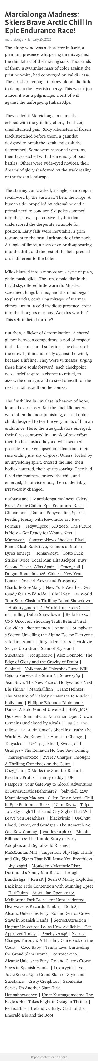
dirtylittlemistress (55, 641)
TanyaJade (15, 743)
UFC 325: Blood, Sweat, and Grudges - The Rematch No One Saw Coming (49, 824)
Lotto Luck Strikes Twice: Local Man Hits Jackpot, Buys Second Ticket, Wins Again (46, 560)
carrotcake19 (65, 954)
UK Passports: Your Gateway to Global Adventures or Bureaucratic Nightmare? (49, 784)
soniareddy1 (47, 553)
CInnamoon (16, 512)
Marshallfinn (41, 689)
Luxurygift (63, 967)
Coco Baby (31, 947)
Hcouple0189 (40, 655)
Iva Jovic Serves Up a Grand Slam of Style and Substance (49, 648)
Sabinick (13, 668)
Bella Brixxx (77, 614)
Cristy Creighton (43, 981)
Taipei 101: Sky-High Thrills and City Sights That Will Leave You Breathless (49, 811)
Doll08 (70, 906)
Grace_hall (70, 566)
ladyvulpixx (37, 526)
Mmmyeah (15, 539)
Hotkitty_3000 (21, 607)
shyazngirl (17, 865)
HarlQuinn (18, 892)
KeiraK (37, 879)
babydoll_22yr (74, 791)
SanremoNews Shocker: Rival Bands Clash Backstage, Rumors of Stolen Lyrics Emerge (45, 546)
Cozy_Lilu (14, 770)
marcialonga (14, 39)
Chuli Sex (61, 594)
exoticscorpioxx (57, 831)
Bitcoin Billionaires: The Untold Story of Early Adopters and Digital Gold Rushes (48, 838)
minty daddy (52, 777)
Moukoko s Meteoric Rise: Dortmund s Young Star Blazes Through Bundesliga (43, 872)
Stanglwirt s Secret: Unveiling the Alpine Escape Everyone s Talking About (49, 634)
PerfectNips (15, 1008)
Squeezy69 (70, 675)
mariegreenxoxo (23, 757)
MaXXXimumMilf (21, 852)
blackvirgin (60, 818)
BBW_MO (78, 709)
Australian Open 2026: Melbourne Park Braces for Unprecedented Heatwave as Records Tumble (45, 899)
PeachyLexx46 (54, 933)
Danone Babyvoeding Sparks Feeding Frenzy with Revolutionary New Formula (45, 519)
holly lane (14, 702)
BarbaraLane (17, 499)
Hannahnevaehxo (21, 994)
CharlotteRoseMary (23, 587)
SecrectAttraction (70, 920)
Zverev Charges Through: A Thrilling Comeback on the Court (49, 940)
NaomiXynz (65, 804)
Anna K (61, 628)
